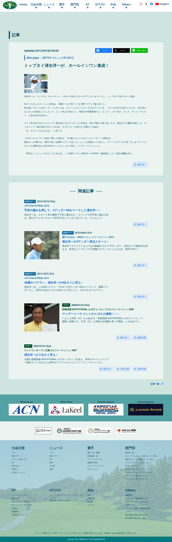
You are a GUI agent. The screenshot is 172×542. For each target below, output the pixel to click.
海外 (51, 463)
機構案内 (128, 495)
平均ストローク (131, 466)
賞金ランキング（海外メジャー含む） (140, 459)
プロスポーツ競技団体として (136, 498)
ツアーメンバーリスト (96, 466)
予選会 (14, 469)
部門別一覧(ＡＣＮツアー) (135, 469)
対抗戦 (90, 502)
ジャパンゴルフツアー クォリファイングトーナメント (66, 496)
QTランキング (92, 469)
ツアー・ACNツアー (19, 459)
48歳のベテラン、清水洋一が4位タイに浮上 (52, 282)
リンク (128, 512)
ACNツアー (16, 456)
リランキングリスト (95, 459)
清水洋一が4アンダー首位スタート (84, 241)
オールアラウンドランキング (136, 463)
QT (13, 463)
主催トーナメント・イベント (136, 505)
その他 (52, 466)
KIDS (51, 469)
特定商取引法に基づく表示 (135, 518)
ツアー (14, 453)
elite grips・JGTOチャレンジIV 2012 (50, 57)
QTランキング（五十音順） (22, 505)
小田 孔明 (124, 369)
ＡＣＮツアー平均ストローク (136, 479)
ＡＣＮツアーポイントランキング (138, 472)
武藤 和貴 (141, 337)
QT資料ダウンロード (20, 515)
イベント (90, 505)
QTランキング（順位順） (21, 502)
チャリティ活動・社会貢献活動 (137, 508)
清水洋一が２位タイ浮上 (39, 354)
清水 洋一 (141, 164)
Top (88, 495)
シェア (105, 50)
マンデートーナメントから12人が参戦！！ (89, 313)
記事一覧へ (156, 384)
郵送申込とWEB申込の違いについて (63, 500)
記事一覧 (15, 498)
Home (23, 4)
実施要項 (15, 512)
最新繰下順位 (92, 463)
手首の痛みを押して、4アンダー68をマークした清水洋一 (61, 210)
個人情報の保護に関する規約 (136, 515)
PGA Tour (15, 466)
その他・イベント (19, 472)
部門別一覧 (129, 453)
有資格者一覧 (92, 456)
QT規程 (14, 508)
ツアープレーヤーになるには (136, 502)
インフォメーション (19, 495)
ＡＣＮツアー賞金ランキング (136, 476)
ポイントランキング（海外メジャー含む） (142, 456)
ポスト (123, 50)
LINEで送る (141, 50)
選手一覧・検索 (93, 453)
